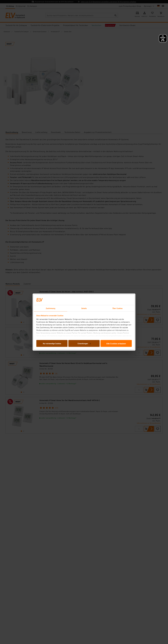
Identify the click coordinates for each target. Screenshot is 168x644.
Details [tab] (84, 308)
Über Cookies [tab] (117, 308)
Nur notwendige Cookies (52, 343)
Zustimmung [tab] (50, 308)
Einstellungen (83, 343)
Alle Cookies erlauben (116, 343)
